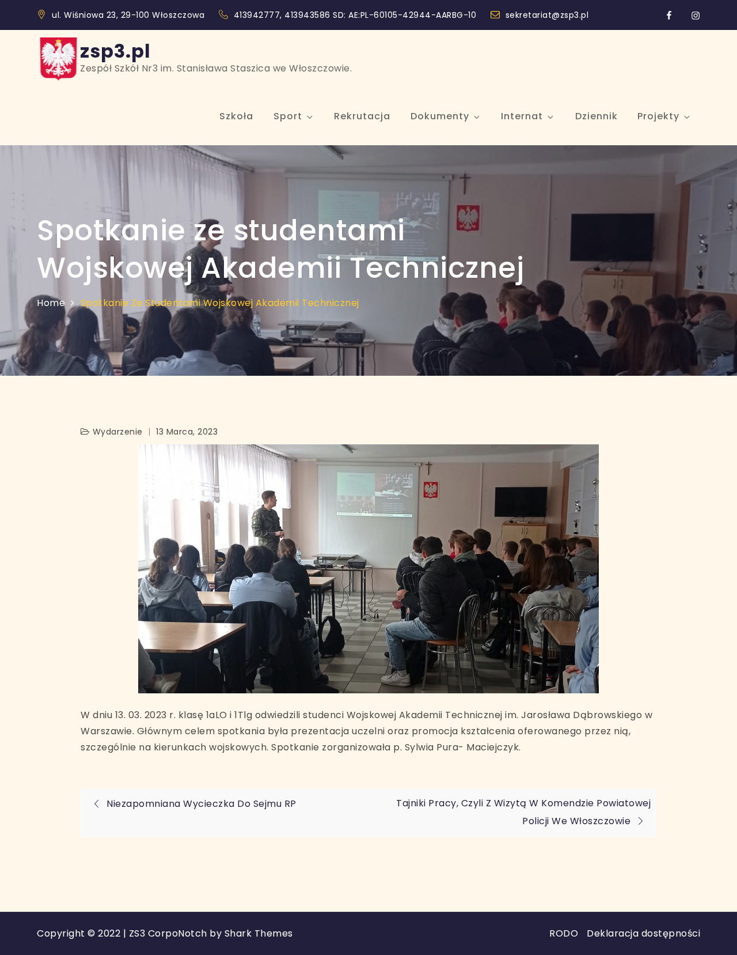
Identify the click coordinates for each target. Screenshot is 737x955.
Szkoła (236, 116)
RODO (563, 933)
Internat (522, 116)
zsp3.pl (115, 51)
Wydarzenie (118, 431)
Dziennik (596, 116)
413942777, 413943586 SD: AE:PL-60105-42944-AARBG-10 (356, 15)
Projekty (658, 116)
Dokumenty (440, 116)
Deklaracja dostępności (643, 933)
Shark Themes (259, 933)
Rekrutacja (362, 116)
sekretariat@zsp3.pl (547, 15)
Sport (287, 116)
